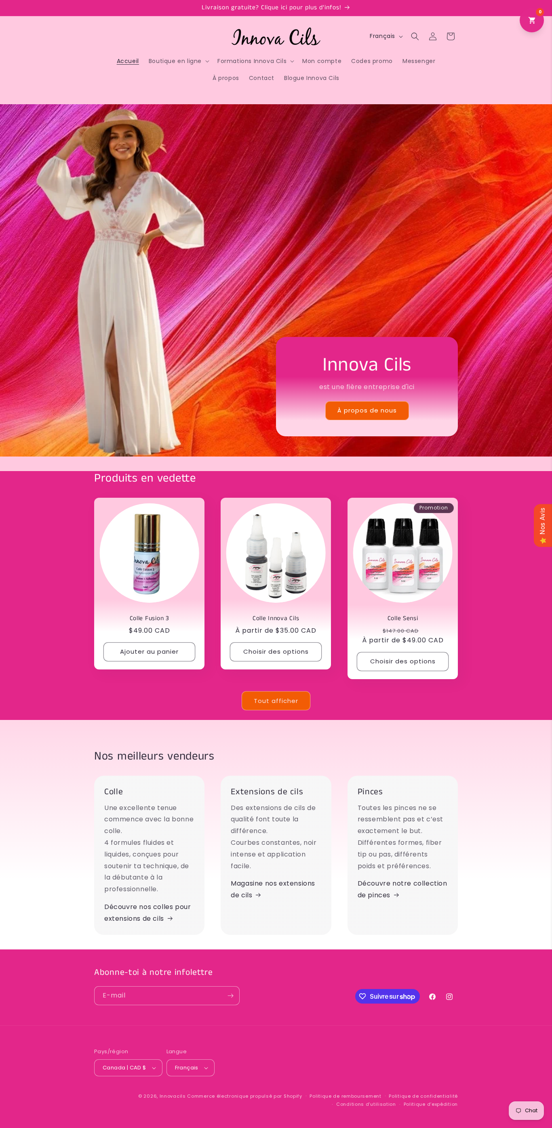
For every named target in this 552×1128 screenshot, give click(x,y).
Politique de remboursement (345, 1096)
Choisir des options (276, 652)
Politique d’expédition (431, 1104)
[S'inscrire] (230, 995)
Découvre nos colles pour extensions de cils (147, 912)
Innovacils (173, 1096)
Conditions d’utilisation (366, 1104)
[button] (178, 61)
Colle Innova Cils (276, 619)
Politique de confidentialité (423, 1096)
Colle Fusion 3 (149, 619)
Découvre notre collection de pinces (402, 889)
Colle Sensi (402, 619)
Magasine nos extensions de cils (273, 889)
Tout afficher (276, 701)
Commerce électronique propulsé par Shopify (244, 1096)
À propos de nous (367, 410)
